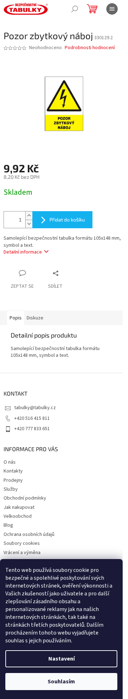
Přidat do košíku (67, 220)
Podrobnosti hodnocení (90, 48)
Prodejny (13, 480)
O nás (10, 462)
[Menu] (112, 9)
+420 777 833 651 (32, 428)
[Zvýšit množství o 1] (28, 216)
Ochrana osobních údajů (29, 534)
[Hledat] (75, 9)
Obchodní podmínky (25, 498)
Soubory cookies (22, 543)
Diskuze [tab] (35, 318)
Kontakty (13, 471)
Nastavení (61, 659)
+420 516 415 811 (32, 418)
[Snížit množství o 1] (28, 224)
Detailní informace (23, 252)
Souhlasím (61, 681)
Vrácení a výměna (22, 552)
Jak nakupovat (19, 507)
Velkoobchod (18, 516)
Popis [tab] (16, 318)
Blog (8, 525)
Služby (11, 489)
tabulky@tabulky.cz (35, 407)
